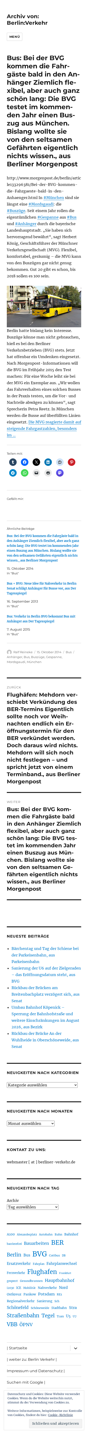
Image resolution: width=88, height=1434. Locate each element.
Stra (73, 1307)
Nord (63, 1287)
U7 (75, 1316)
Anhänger (14, 657)
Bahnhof (71, 1234)
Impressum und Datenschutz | (36, 1371)
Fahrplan (38, 1264)
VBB (12, 1324)
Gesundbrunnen (31, 1281)
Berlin (14, 1255)
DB (63, 1255)
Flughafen (42, 1272)
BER (57, 1242)
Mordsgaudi (16, 662)
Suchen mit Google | (26, 1382)
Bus (69, 652)
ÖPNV (26, 1324)
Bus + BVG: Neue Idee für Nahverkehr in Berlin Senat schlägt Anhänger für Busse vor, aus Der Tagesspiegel (42, 588)
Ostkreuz (14, 1294)
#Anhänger (25, 223)
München (34, 662)
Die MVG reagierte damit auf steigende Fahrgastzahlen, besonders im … (44, 428)
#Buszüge (16, 210)
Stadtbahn (59, 1308)
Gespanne (54, 657)
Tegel (48, 1316)
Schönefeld (18, 1307)
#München (53, 197)
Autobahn (46, 1234)
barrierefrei (14, 1244)
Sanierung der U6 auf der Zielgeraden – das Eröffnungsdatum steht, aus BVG (46, 975)
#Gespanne (48, 217)
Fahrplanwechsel (61, 1263)
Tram (60, 1316)
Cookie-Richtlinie (60, 1415)
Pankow (29, 1294)
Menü (14, 36)
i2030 (10, 1288)
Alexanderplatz (27, 1234)
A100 (11, 1234)
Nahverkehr (47, 1288)
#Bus (72, 217)
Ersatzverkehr (19, 1264)
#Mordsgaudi (41, 204)
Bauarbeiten (36, 1243)
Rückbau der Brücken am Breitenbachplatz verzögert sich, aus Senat (45, 994)
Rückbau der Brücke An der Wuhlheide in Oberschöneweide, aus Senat (45, 1040)
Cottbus (54, 1255)
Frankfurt (65, 1273)
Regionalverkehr (21, 1301)
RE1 (59, 1294)
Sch (56, 1301)
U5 (68, 1316)
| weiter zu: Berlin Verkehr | (32, 1359)
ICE (18, 1288)
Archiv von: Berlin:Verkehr (27, 19)
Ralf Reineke (23, 652)
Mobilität (29, 1288)
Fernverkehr (16, 1273)
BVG (39, 1254)
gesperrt (12, 1281)
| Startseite (17, 1348)
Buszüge (38, 657)
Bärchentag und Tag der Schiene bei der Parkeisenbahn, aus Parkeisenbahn (45, 955)
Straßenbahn (23, 1315)
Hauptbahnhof (59, 1280)
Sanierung (44, 1301)
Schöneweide (40, 1308)
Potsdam (46, 1294)
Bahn (58, 1234)
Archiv (13, 1200)
